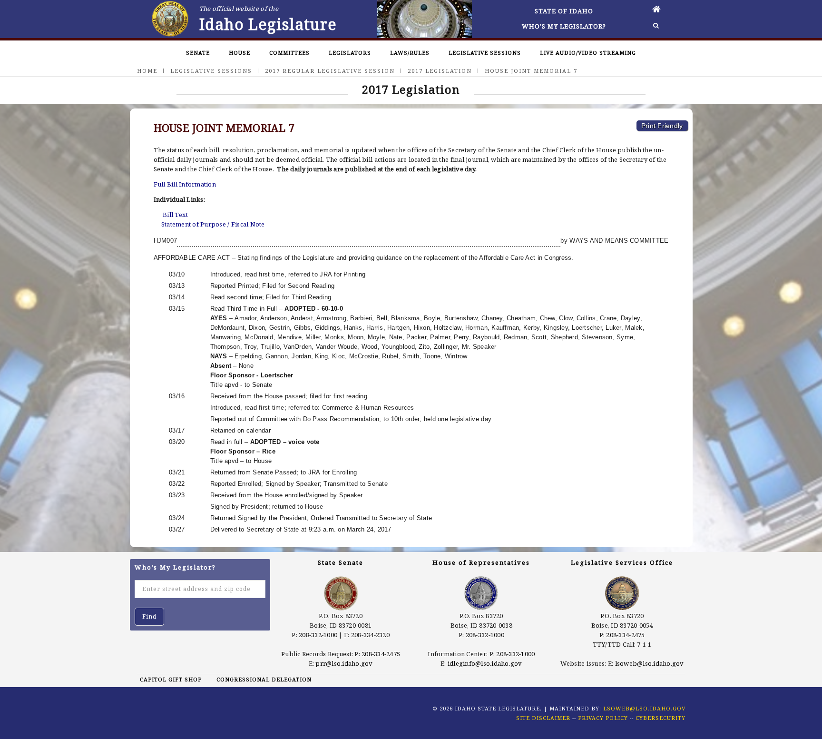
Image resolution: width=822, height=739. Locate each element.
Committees (289, 52)
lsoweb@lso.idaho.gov (649, 663)
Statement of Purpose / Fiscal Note (213, 224)
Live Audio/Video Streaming (588, 52)
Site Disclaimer (543, 717)
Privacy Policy (603, 717)
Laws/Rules (410, 52)
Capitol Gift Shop (171, 679)
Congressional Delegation (264, 679)
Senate (198, 52)
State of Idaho (564, 11)
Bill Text (175, 214)
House (239, 52)
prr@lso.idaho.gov (343, 663)
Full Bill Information (185, 184)
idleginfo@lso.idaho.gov (485, 663)
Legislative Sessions (485, 52)
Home (147, 70)
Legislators (350, 52)
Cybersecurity (660, 717)
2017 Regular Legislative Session (330, 70)
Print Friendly (662, 125)
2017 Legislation (440, 70)
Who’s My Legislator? (564, 26)
